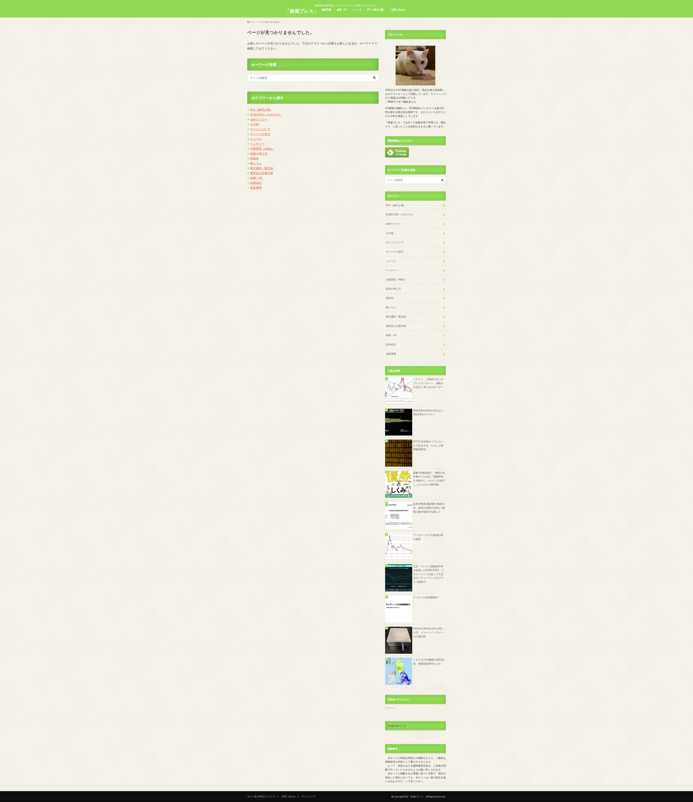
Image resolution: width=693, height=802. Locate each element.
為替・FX (341, 9)
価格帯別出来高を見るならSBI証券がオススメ (428, 412)
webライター (258, 119)
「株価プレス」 (302, 11)
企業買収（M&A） (262, 148)
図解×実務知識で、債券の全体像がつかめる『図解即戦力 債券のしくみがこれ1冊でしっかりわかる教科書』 (429, 478)
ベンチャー (257, 143)
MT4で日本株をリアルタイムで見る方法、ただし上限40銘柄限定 (428, 445)
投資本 (254, 158)
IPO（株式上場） (376, 9)
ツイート (390, 707)
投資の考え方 (258, 153)
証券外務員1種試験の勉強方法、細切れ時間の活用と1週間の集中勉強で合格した (429, 507)
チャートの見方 (260, 134)
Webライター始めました (402, 101)
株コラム (256, 163)
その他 (254, 124)
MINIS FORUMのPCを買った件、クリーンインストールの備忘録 (428, 632)
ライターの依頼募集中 (425, 597)
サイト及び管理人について (261, 796)
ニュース (357, 9)
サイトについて (260, 129)
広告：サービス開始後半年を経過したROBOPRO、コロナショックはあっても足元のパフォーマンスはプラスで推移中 (428, 574)
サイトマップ (308, 796)
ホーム (252, 22)
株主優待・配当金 (261, 168)
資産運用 (256, 187)
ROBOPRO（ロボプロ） (266, 114)
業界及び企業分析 (261, 173)
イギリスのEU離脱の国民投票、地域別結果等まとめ (428, 661)
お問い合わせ (398, 9)
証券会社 (256, 182)
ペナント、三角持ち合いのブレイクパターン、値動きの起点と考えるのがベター (428, 383)
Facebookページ (396, 725)
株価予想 (326, 9)
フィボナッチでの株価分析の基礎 (428, 537)
